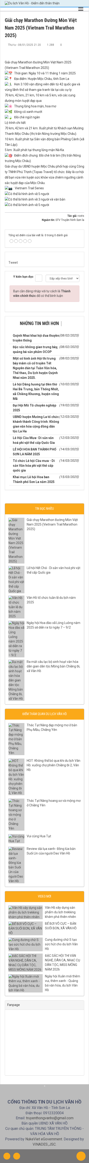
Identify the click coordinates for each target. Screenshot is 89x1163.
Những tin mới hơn (39, 323)
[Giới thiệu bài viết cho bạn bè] (65, 49)
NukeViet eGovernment (43, 1139)
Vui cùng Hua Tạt (39, 836)
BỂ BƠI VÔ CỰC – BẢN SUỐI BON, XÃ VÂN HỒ (61, 926)
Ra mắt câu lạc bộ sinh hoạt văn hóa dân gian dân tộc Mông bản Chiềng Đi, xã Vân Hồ (53, 666)
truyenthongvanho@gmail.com (49, 1118)
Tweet (13, 262)
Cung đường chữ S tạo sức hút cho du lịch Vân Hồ (61, 944)
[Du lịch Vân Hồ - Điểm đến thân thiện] (32, 3)
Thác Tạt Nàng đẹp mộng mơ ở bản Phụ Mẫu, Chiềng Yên (52, 727)
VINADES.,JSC (44, 1144)
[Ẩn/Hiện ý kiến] (38, 278)
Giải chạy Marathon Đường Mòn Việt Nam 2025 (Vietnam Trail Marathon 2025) (52, 524)
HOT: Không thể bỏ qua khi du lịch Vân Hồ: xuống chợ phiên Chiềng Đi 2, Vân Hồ (53, 765)
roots (81, 215)
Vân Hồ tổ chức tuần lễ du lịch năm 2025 (51, 600)
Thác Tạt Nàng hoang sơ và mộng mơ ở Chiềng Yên (54, 803)
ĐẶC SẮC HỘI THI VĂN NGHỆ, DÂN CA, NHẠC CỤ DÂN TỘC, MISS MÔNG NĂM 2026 (62, 962)
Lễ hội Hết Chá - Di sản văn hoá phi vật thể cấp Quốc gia (53, 570)
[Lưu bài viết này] (81, 49)
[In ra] (73, 49)
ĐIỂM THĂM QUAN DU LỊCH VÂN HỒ (44, 714)
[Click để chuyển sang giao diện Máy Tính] (16, 1156)
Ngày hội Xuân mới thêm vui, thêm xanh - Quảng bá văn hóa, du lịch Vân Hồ (62, 983)
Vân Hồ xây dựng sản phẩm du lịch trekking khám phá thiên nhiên (60, 912)
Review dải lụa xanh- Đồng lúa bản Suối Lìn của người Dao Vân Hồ (51, 851)
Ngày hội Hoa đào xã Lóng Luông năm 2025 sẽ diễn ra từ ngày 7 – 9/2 (53, 625)
